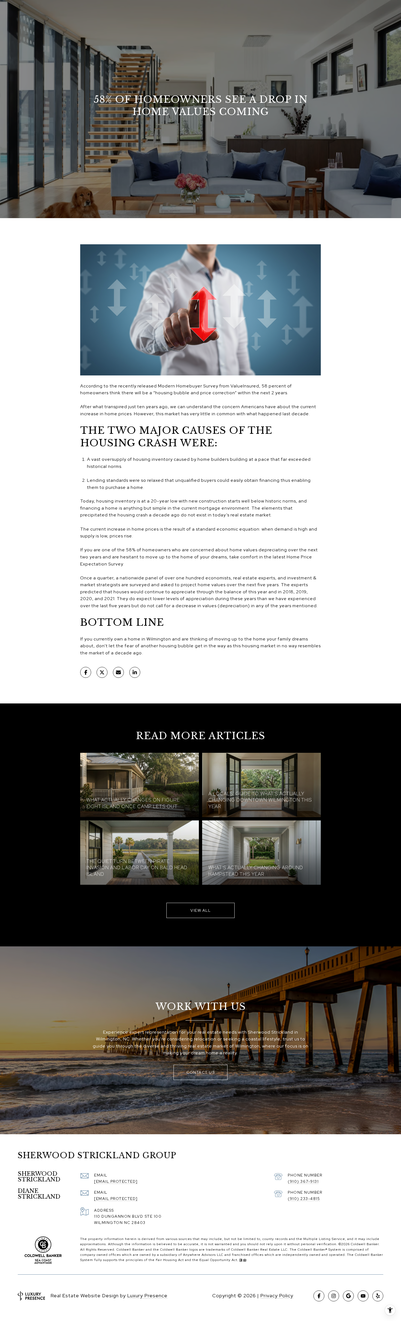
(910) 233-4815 (304, 1198)
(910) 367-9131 (303, 1181)
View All (200, 910)
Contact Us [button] (200, 1072)
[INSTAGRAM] (333, 1295)
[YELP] (377, 1295)
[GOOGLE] (348, 1295)
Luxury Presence (147, 1295)
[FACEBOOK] (318, 1295)
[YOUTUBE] (363, 1295)
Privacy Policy (276, 1295)
